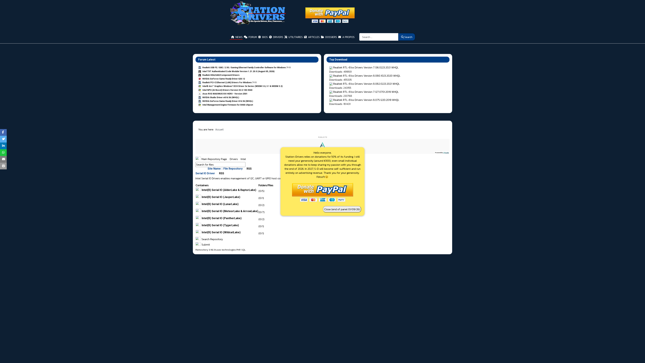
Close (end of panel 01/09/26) (342, 209)
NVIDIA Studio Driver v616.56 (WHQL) (220, 97)
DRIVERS (278, 37)
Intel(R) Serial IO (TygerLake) (220, 225)
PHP (238, 250)
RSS (249, 168)
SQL (243, 250)
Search (408, 37)
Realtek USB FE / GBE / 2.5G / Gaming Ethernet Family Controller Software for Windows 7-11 (246, 67)
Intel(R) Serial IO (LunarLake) (220, 204)
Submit (205, 245)
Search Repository (212, 239)
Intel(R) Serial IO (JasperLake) (221, 197)
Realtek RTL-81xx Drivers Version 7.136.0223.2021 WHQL (366, 67)
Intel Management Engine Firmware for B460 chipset (227, 105)
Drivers (234, 159)
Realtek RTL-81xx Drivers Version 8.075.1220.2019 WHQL (366, 100)
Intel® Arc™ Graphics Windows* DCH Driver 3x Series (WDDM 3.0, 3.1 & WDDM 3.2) (242, 86)
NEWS (239, 37)
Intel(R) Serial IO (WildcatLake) (221, 232)
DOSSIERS (331, 37)
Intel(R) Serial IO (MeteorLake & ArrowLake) (230, 211)
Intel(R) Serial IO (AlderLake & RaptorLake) (229, 190)
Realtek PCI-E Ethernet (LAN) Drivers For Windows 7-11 (229, 82)
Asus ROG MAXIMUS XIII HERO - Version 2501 (224, 94)
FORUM (253, 37)
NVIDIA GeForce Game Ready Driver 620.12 (223, 79)
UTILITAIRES (296, 37)
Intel (243, 159)
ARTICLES (314, 37)
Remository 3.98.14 (206, 250)
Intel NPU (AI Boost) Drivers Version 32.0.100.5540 (227, 90)
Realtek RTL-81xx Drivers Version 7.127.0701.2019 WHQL (366, 92)
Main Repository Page (214, 159)
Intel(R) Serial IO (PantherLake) (222, 218)
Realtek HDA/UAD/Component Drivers (221, 75)
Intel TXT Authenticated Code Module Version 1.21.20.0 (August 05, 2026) (238, 71)
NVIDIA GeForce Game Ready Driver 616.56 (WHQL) (227, 101)
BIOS (265, 37)
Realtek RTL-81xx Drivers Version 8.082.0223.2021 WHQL (366, 84)
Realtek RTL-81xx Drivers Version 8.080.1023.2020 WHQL (366, 76)
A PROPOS (348, 37)
